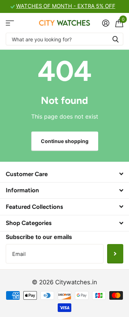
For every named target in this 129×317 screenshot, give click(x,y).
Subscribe (115, 253)
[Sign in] (105, 23)
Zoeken (115, 39)
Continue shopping (65, 141)
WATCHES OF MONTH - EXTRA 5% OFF (65, 6)
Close (64, 174)
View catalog (10, 23)
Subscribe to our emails (39, 236)
